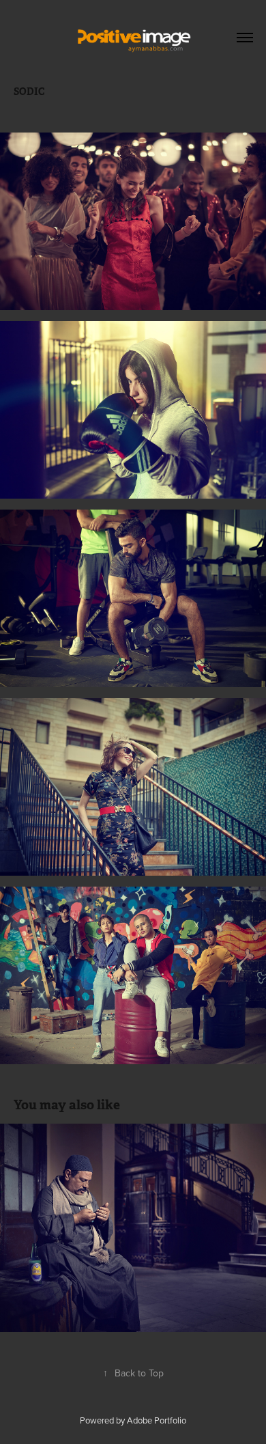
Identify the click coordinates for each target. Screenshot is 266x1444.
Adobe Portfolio (156, 1420)
